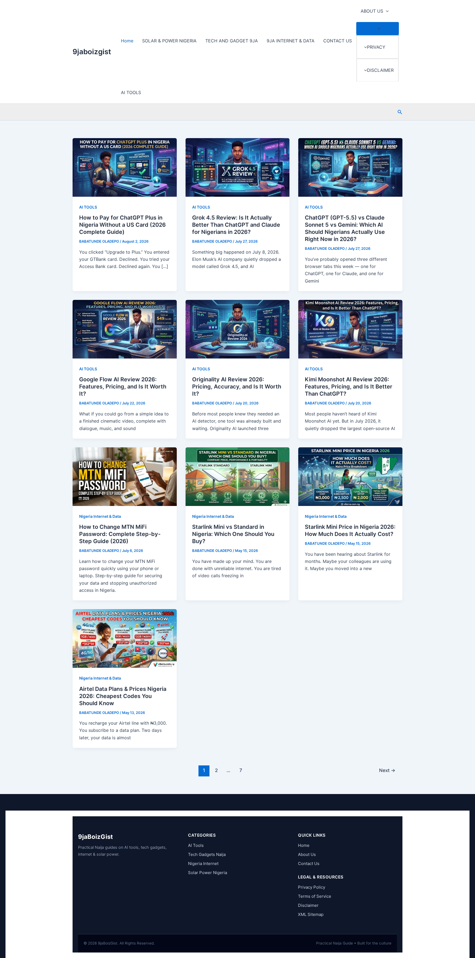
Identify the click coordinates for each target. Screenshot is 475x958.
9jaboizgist (92, 51)
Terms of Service (314, 896)
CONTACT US (337, 40)
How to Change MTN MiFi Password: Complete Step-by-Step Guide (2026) (120, 534)
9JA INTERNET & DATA (290, 40)
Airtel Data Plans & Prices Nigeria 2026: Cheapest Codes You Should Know (122, 696)
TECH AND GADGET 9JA (231, 40)
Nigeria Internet (203, 863)
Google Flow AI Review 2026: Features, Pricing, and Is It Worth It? (122, 386)
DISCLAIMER (380, 70)
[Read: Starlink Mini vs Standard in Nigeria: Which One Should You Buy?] (238, 476)
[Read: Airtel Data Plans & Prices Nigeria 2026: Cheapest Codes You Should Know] (125, 638)
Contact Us (308, 863)
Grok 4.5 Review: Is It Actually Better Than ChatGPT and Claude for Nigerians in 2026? (236, 224)
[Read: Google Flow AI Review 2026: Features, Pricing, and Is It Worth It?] (125, 329)
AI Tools (196, 845)
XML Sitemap (311, 914)
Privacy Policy (311, 887)
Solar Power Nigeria (207, 872)
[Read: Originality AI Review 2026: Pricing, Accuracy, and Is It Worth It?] (238, 329)
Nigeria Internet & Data (100, 516)
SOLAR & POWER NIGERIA (169, 40)
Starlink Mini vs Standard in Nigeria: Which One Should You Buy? (233, 534)
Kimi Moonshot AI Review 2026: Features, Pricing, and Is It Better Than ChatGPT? (348, 386)
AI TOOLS (131, 92)
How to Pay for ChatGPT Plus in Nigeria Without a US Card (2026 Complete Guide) (122, 224)
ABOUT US (372, 11)
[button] (386, 11)
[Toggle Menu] (377, 28)
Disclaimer (308, 905)
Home (127, 40)
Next (387, 770)
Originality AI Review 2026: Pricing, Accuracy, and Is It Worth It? (236, 386)
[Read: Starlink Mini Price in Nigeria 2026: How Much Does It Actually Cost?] (350, 476)
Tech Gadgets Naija (207, 854)
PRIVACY (376, 47)
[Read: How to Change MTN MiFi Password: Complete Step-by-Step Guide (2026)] (125, 476)
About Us (307, 854)
